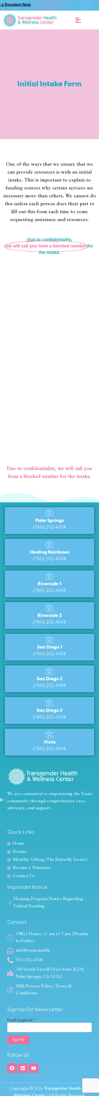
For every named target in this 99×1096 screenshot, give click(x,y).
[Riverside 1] (49, 576)
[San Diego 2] (49, 671)
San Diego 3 (49, 710)
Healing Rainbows (49, 552)
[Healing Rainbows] (49, 544)
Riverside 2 (49, 615)
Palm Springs (49, 520)
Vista (50, 742)
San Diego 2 (49, 678)
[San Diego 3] (49, 703)
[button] (78, 20)
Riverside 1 (49, 583)
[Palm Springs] (49, 513)
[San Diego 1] (49, 639)
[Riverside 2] (49, 608)
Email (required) (21, 1020)
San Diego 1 (49, 647)
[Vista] (49, 734)
